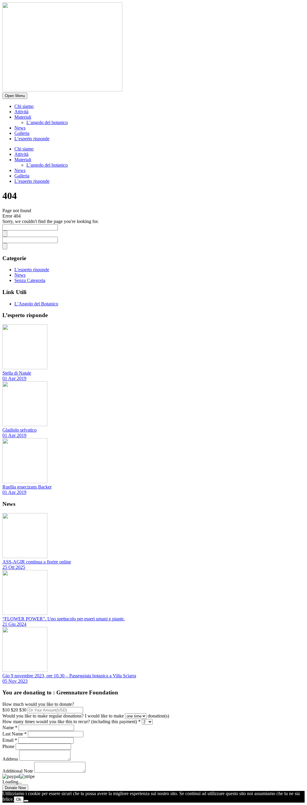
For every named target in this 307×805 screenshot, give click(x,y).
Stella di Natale (16, 373)
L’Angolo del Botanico (36, 303)
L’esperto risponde (31, 138)
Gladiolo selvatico (19, 429)
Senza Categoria (29, 280)
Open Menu (15, 96)
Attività (21, 111)
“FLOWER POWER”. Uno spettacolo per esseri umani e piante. (63, 618)
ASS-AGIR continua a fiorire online (36, 561)
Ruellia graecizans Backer (27, 486)
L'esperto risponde (31, 269)
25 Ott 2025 (13, 567)
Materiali (22, 117)
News (19, 127)
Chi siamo (24, 106)
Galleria (21, 133)
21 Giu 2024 (14, 624)
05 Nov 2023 (15, 681)
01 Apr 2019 (14, 378)
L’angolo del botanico (47, 122)
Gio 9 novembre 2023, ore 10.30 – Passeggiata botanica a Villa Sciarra (69, 675)
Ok (18, 799)
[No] (26, 801)
